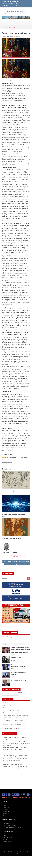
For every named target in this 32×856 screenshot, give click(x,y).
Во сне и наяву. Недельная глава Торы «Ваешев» (16, 561)
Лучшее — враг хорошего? (11, 710)
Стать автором (9, 3)
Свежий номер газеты (10, 632)
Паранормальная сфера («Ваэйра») (12, 491)
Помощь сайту (7, 841)
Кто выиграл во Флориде (11, 728)
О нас (3, 3)
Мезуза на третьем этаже (11, 717)
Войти (13, 5)
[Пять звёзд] (7, 457)
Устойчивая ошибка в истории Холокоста (16, 715)
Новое (13, 644)
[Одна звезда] (2, 457)
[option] (18, 2)
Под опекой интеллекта (18, 680)
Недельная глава (19, 36)
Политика (6, 807)
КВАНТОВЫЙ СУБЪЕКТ (10, 705)
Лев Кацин (10, 36)
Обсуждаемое (20, 644)
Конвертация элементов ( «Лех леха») (13, 514)
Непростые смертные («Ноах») (11, 538)
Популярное (6, 644)
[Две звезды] (3, 457)
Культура (5, 816)
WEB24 (16, 853)
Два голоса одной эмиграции (12, 708)
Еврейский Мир (16, 11)
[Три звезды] (4, 457)
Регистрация (6, 5)
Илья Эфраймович (8, 747)
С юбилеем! (6, 703)
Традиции (6, 811)
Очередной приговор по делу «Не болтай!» (17, 564)
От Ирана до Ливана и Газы (14, 1)
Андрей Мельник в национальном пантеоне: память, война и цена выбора (16, 743)
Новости (5, 805)
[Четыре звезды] (6, 457)
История (5, 813)
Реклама (17, 3)
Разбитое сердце (8, 713)
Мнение (5, 809)
